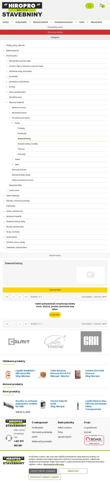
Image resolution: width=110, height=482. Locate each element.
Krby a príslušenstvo (17, 92)
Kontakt (87, 432)
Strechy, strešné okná (14, 226)
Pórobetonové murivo (64, 22)
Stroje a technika (13, 232)
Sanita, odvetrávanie (14, 211)
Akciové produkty (55, 32)
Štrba (60, 432)
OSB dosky (10, 206)
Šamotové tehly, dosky (21, 175)
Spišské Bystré (64, 436)
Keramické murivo (19, 113)
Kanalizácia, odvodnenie (19, 81)
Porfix (81, 22)
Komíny (12, 87)
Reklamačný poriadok (42, 441)
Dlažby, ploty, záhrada (15, 45)
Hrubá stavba (20, 22)
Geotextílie (13, 76)
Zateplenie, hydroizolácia (16, 247)
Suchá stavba (11, 237)
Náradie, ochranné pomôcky (18, 201)
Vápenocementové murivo (23, 180)
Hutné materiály (12, 195)
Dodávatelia (37, 427)
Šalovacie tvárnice (19, 169)
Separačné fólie (15, 185)
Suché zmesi (14, 190)
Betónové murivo (19, 107)
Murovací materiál (40, 22)
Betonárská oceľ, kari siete (20, 61)
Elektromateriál (12, 50)
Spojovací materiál (13, 216)
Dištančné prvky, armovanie (20, 71)
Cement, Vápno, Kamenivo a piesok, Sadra (26, 66)
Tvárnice (21, 149)
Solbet (17, 159)
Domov (6, 22)
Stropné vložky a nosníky (28, 144)
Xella (17, 164)
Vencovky (21, 154)
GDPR (34, 436)
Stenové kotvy (96, 22)
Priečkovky (22, 133)
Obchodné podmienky (42, 432)
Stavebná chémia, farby (15, 221)
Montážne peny (15, 97)
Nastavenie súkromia (54, 464)
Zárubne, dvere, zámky (15, 242)
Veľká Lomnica (64, 427)
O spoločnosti (90, 427)
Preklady (21, 128)
